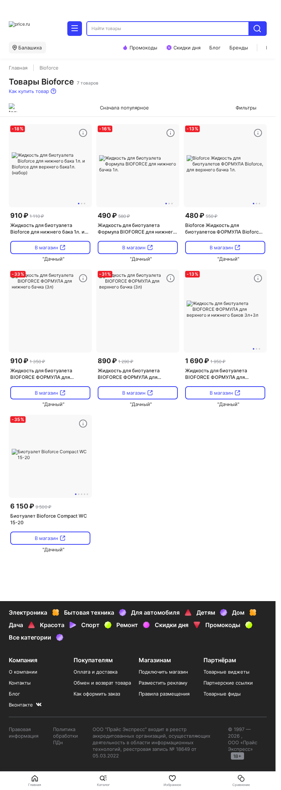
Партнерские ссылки (228, 683)
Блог (14, 694)
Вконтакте (21, 705)
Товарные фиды (222, 694)
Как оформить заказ (97, 694)
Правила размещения (164, 694)
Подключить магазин (163, 672)
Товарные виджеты (226, 672)
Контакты (20, 683)
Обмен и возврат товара (102, 683)
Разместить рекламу (163, 683)
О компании (23, 672)
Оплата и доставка (95, 672)
